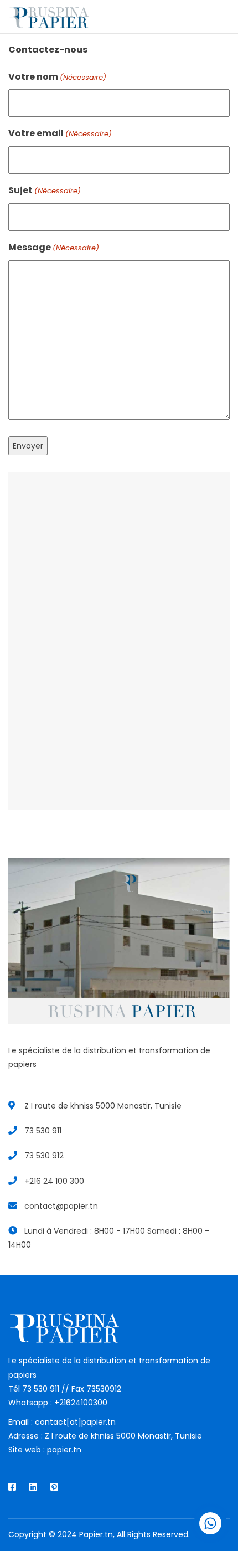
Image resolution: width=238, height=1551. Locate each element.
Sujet (44, 190)
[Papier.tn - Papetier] (48, 16)
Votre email (60, 133)
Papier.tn (96, 1534)
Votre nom (57, 76)
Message (53, 247)
